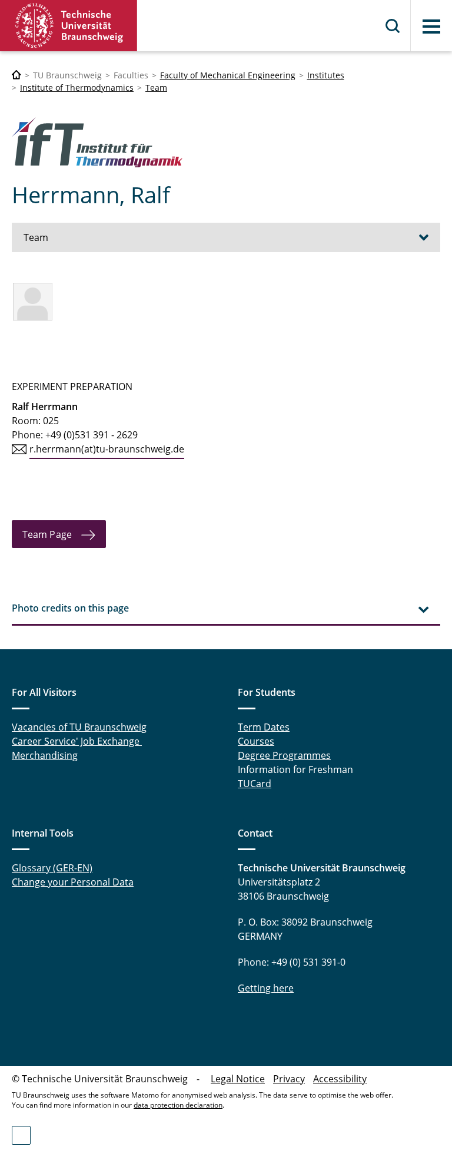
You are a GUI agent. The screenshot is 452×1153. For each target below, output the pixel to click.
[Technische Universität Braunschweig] (69, 25)
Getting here (266, 988)
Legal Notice (238, 1078)
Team (156, 87)
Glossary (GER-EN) (52, 867)
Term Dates (264, 727)
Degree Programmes (284, 755)
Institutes (325, 75)
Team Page (47, 534)
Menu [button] (431, 26)
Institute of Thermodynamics (77, 87)
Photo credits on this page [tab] (70, 608)
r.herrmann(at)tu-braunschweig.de (106, 448)
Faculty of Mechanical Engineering (227, 75)
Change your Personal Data (73, 882)
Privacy (289, 1078)
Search (393, 26)
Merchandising (45, 755)
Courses (256, 741)
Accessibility (340, 1078)
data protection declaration (178, 1105)
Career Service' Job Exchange (77, 741)
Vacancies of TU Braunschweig (79, 727)
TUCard (254, 783)
